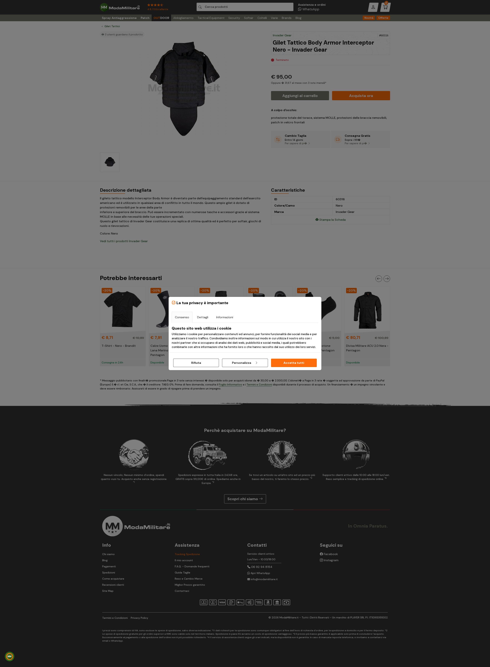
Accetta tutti (293, 363)
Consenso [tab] (182, 317)
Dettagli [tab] (202, 317)
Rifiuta (196, 363)
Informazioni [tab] (224, 317)
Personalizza (242, 363)
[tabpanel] (245, 337)
